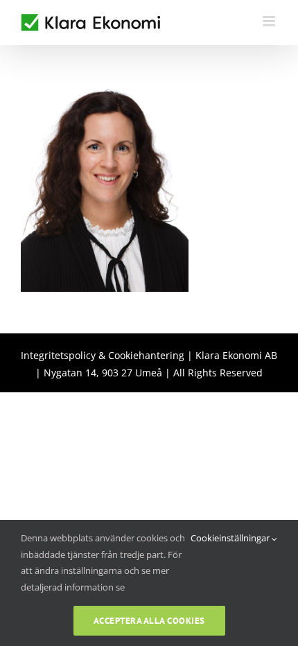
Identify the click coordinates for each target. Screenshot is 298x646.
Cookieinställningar (231, 538)
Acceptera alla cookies (149, 621)
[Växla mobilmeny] (270, 21)
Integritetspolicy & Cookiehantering (102, 355)
